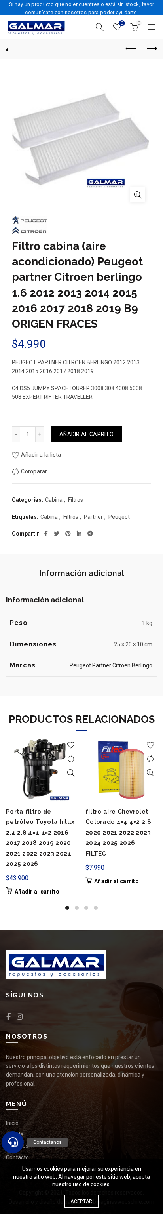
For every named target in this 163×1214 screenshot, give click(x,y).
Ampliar (137, 194)
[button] (13, 1142)
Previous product (131, 49)
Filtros (75, 500)
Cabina (54, 500)
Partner (93, 517)
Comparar (34, 471)
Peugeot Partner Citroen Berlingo (111, 665)
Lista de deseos (122, 23)
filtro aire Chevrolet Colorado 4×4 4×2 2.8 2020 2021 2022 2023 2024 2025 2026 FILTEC (118, 832)
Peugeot (119, 517)
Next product (151, 49)
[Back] (12, 49)
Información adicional (81, 573)
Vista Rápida (71, 773)
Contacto (17, 1157)
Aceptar (81, 1201)
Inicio (12, 1123)
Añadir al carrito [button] (37, 891)
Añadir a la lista (41, 455)
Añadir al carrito (86, 434)
